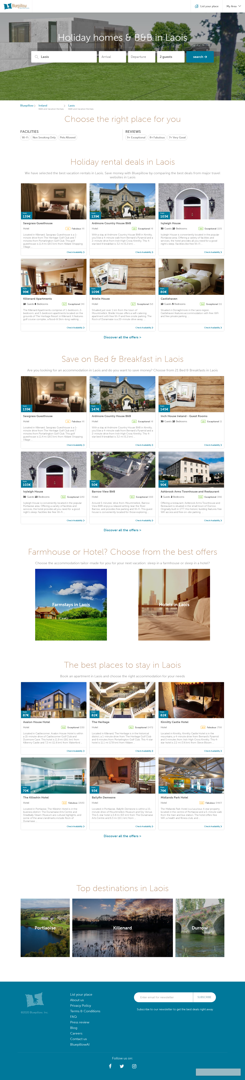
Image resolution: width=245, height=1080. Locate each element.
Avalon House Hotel (36, 722)
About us (77, 1000)
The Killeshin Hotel (36, 797)
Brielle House (101, 298)
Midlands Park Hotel (174, 797)
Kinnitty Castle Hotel (175, 722)
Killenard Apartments (37, 298)
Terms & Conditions (85, 1011)
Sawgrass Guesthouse (38, 223)
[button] (110, 1066)
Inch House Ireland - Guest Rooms (184, 416)
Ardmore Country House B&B (111, 223)
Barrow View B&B (103, 491)
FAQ (73, 1017)
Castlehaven (169, 298)
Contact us (78, 1039)
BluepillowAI (79, 1044)
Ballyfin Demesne (104, 797)
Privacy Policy (80, 1005)
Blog (73, 1028)
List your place (81, 994)
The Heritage (100, 722)
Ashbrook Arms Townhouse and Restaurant (190, 491)
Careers (76, 1033)
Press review (79, 1022)
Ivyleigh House (171, 223)
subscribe (204, 997)
